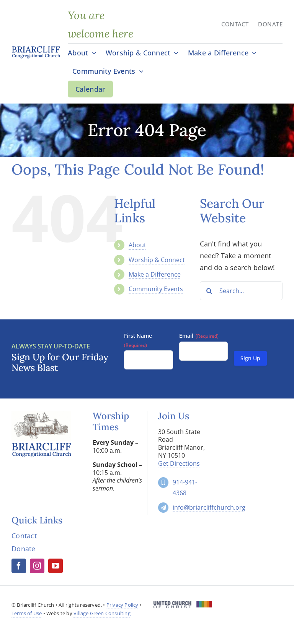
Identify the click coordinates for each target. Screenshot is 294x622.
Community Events (156, 289)
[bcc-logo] (35, 48)
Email (199, 335)
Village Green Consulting (102, 613)
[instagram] (37, 566)
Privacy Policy (122, 604)
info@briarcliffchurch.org (209, 507)
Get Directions (179, 463)
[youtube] (55, 566)
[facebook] (18, 566)
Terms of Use (26, 613)
